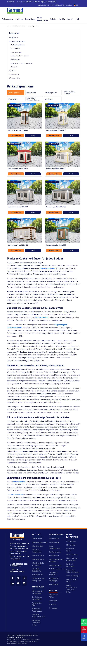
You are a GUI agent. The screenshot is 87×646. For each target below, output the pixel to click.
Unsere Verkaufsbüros (64, 5)
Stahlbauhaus (14, 74)
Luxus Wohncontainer (54, 547)
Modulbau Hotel (38, 555)
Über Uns (53, 590)
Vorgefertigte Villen (37, 604)
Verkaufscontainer (47, 268)
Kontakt (70, 19)
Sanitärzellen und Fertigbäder (38, 579)
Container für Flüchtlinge (54, 579)
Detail (33, 136)
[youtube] (18, 583)
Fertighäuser (30, 19)
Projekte (62, 19)
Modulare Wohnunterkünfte (38, 615)
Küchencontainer (55, 565)
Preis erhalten (16, 136)
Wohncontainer (7, 19)
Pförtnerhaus (15, 59)
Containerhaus (54, 555)
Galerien (53, 19)
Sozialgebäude (37, 574)
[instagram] (24, 578)
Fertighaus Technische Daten (36, 622)
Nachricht (52, 604)
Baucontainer (54, 538)
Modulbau (12, 70)
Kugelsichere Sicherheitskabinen (22, 63)
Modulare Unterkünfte (36, 569)
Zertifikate (53, 600)
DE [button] (77, 5)
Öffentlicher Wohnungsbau (37, 609)
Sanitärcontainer (55, 552)
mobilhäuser (53, 584)
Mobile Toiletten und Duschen (72, 559)
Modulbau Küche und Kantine (38, 564)
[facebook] (12, 578)
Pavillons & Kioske (70, 549)
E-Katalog (53, 608)
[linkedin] (12, 583)
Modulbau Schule (38, 559)
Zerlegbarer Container (53, 573)
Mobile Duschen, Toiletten (20, 56)
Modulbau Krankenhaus (36, 550)
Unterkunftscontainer (55, 568)
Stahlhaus (19, 19)
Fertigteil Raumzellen (70, 565)
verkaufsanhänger (72, 575)
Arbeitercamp (37, 538)
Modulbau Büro (37, 546)
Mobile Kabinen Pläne (71, 580)
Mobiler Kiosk (15, 48)
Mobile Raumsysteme (42, 18)
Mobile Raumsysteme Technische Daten (71, 588)
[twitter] (18, 578)
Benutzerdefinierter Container (55, 560)
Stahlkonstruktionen (38, 542)
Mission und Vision (53, 595)
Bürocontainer (54, 542)
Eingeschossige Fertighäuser (38, 592)
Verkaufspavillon (16, 52)
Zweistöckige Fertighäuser (37, 598)
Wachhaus (14, 67)
